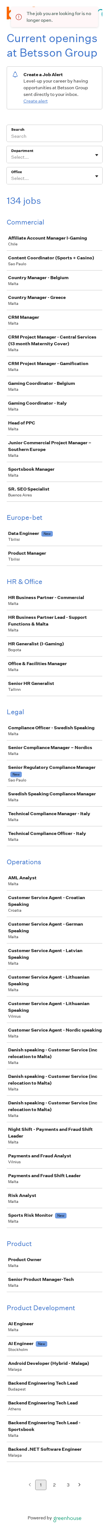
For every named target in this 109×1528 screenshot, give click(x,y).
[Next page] (79, 1485)
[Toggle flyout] (96, 155)
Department (22, 150)
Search (17, 129)
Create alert (35, 101)
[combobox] (11, 157)
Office (16, 172)
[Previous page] (30, 1485)
